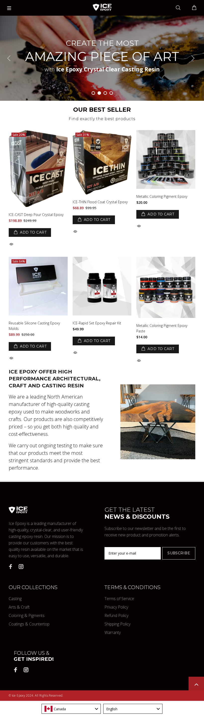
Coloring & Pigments (27, 615)
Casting (15, 598)
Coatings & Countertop (29, 624)
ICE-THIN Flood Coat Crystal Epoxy (100, 202)
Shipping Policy (117, 624)
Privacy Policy (116, 607)
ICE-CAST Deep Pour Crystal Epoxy (36, 214)
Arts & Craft (19, 607)
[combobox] (71, 709)
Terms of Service (119, 598)
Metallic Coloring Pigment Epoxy (161, 196)
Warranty (112, 632)
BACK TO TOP (196, 684)
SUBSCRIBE (178, 553)
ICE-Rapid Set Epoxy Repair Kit (97, 323)
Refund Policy (116, 615)
